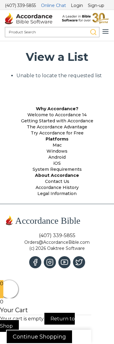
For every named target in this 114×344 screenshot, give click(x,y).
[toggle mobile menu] (105, 31)
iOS (57, 163)
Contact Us (57, 181)
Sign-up (96, 5)
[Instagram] (50, 262)
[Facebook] (35, 262)
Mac (57, 145)
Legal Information (57, 193)
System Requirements (57, 169)
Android (57, 157)
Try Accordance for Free (57, 133)
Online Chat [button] (53, 5)
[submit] (93, 32)
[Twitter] (79, 262)
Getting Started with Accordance (57, 121)
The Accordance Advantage (57, 127)
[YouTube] (64, 262)
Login (77, 5)
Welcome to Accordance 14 (57, 114)
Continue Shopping (39, 336)
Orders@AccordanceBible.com (57, 242)
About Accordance (57, 175)
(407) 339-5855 (20, 5)
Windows (57, 151)
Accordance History (57, 187)
